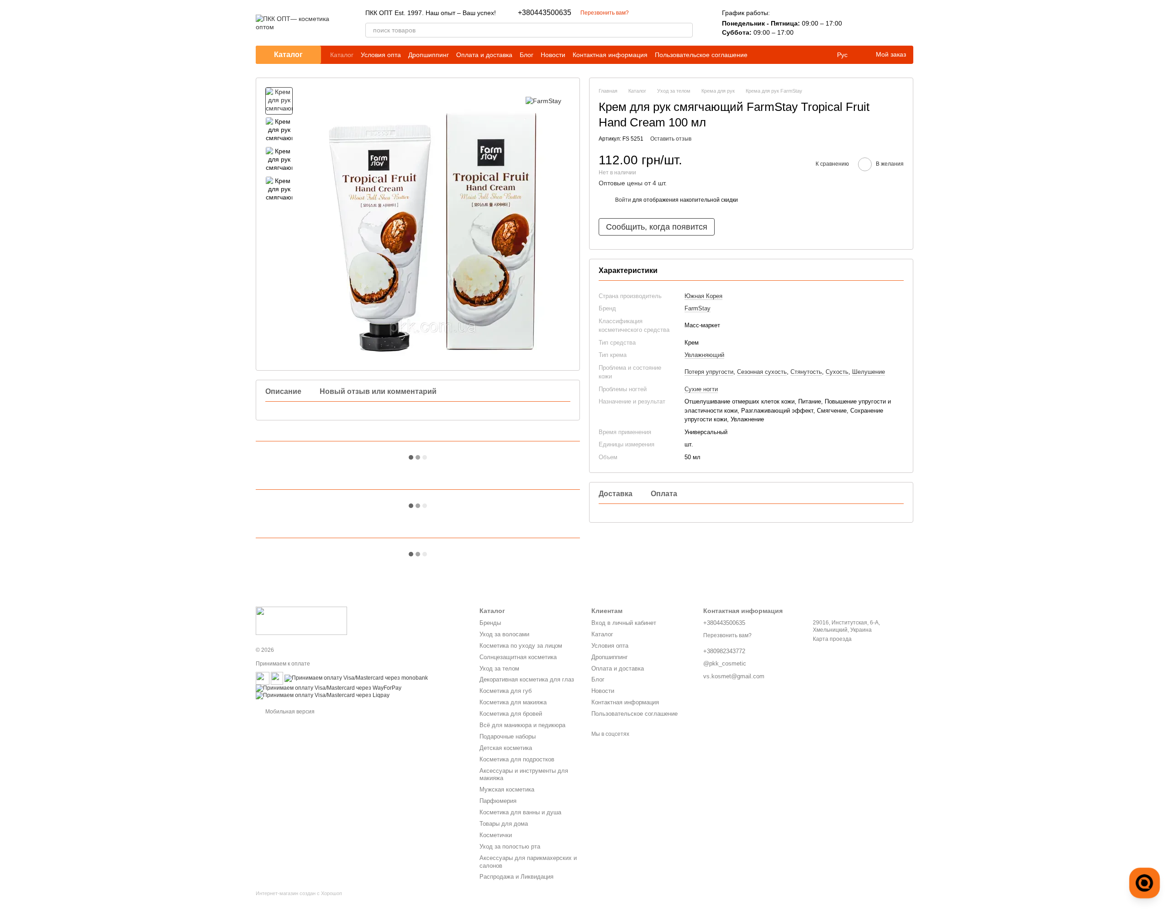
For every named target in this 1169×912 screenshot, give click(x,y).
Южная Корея (703, 296)
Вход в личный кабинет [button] (623, 622)
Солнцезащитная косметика (518, 657)
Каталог (341, 54)
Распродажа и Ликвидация (516, 876)
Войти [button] (623, 200)
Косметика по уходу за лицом (520, 645)
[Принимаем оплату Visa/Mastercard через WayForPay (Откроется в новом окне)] (328, 688)
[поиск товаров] (685, 30)
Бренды (490, 622)
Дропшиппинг (428, 54)
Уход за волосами (504, 634)
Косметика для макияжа (513, 702)
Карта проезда (832, 639)
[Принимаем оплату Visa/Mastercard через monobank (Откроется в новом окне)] (356, 678)
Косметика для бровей (510, 713)
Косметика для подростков (516, 759)
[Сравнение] (858, 23)
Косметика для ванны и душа (520, 812)
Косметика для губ (505, 690)
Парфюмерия (497, 800)
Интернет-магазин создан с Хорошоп (299, 893)
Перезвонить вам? (604, 13)
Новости (553, 54)
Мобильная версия (289, 711)
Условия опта (381, 54)
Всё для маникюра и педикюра (522, 725)
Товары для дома (503, 823)
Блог (526, 54)
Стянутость (806, 372)
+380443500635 (544, 12)
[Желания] (882, 23)
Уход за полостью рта (509, 846)
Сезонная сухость (762, 372)
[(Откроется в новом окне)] (262, 678)
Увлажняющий (704, 354)
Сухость (837, 372)
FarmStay (698, 308)
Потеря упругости (709, 372)
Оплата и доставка (484, 54)
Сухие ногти (701, 389)
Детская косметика (505, 747)
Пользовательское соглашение (701, 54)
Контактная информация (610, 54)
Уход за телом (499, 668)
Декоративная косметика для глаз (526, 679)
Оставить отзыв (670, 139)
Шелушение (868, 372)
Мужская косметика (506, 789)
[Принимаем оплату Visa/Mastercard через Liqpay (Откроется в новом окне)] (323, 695)
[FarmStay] (543, 100)
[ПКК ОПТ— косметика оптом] (301, 620)
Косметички (495, 835)
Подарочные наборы (507, 736)
